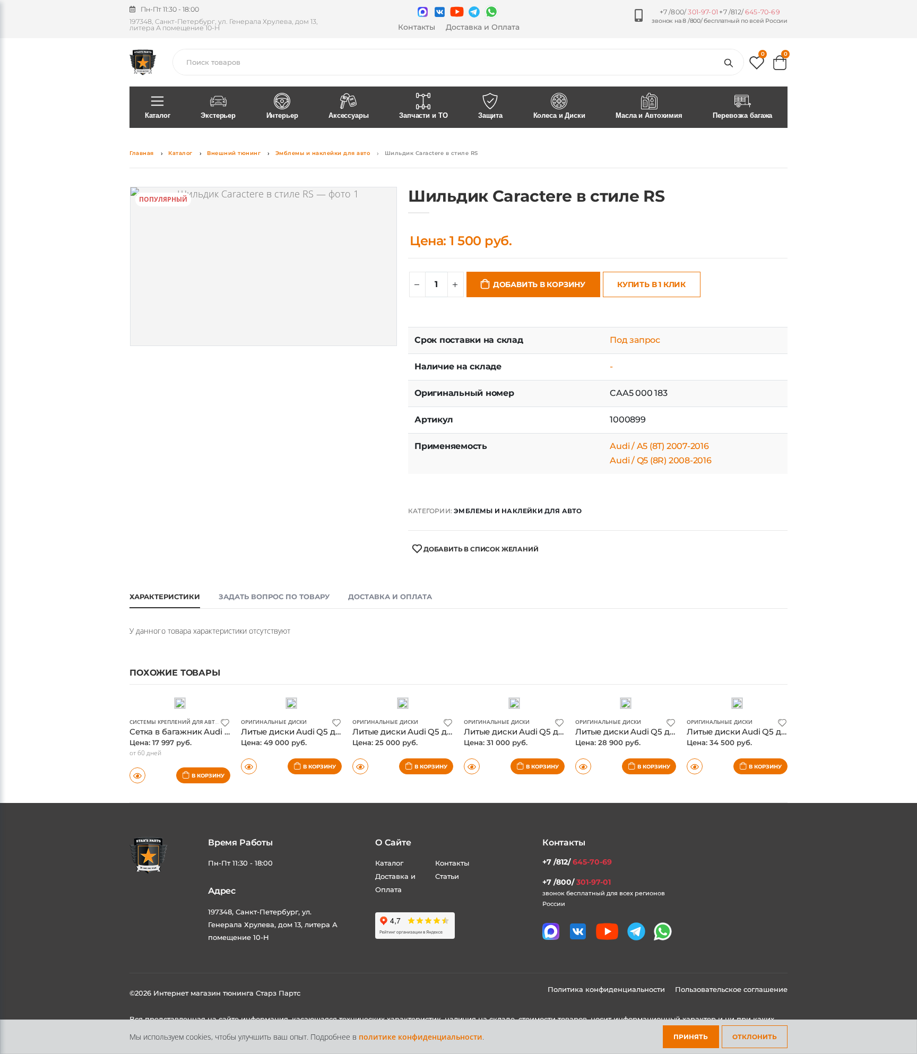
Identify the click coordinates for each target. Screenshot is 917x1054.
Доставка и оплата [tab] (390, 596)
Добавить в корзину (539, 284)
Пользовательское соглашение (731, 989)
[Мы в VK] (439, 12)
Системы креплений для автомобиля (186, 721)
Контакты (416, 27)
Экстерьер (218, 115)
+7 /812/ (749, 12)
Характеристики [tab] (164, 596)
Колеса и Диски (559, 115)
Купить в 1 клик (651, 284)
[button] (756, 65)
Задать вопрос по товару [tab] (274, 596)
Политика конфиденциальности (607, 989)
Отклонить (754, 1037)
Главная (141, 153)
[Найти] (730, 62)
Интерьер (282, 115)
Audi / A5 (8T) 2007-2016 (659, 446)
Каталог (157, 115)
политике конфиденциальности (420, 1037)
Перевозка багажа (742, 115)
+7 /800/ (689, 12)
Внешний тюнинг (234, 153)
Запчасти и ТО (423, 115)
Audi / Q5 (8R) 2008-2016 (660, 460)
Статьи (447, 876)
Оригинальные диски (274, 721)
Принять (690, 1037)
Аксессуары (348, 115)
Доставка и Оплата (483, 27)
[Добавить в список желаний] (225, 722)
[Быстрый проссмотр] (137, 775)
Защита (490, 115)
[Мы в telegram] (474, 12)
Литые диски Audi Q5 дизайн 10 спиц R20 (548, 732)
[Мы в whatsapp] (491, 12)
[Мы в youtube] (457, 12)
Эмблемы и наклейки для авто (322, 153)
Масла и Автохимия (649, 115)
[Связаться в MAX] (423, 12)
